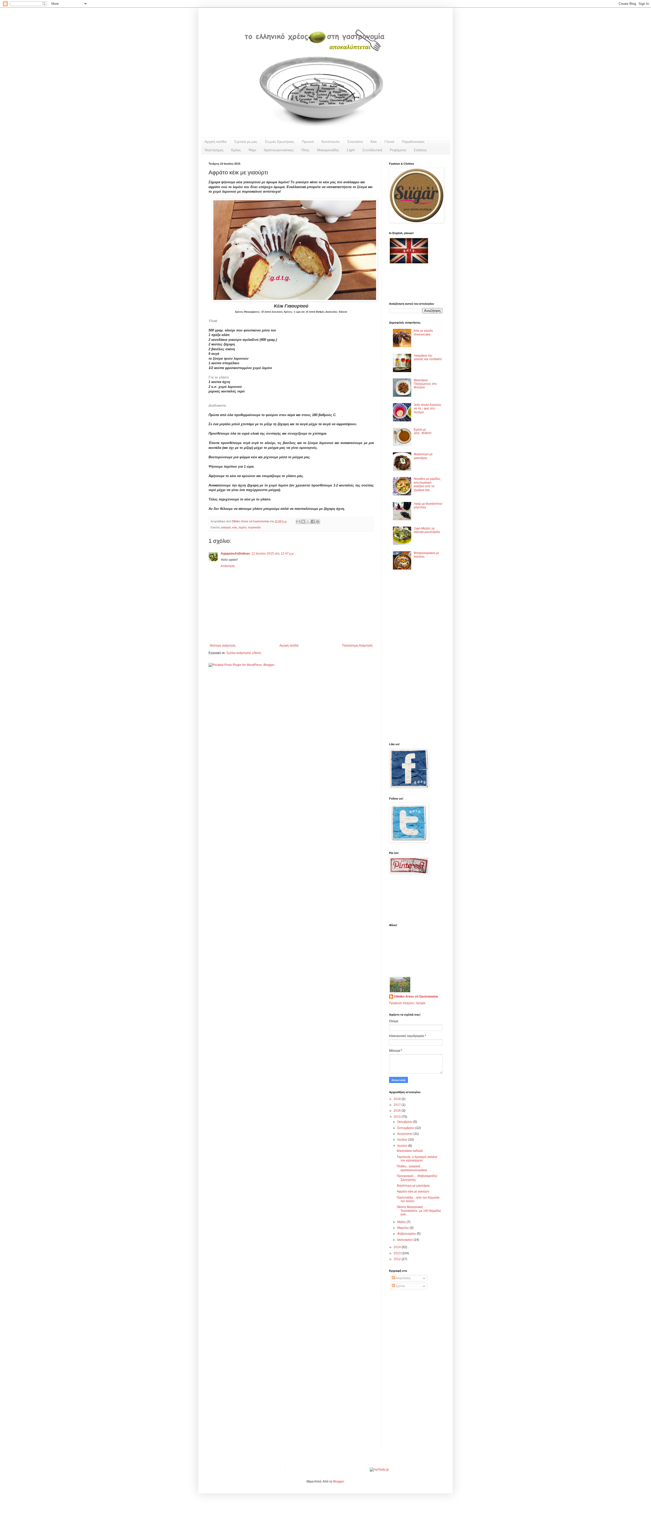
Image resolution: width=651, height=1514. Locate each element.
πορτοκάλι (254, 527)
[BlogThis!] (303, 521)
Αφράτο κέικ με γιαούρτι (413, 1191)
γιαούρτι (226, 527)
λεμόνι (242, 527)
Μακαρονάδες (328, 150)
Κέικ (374, 142)
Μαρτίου (403, 1228)
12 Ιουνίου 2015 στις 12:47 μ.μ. (272, 553)
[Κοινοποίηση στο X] (307, 521)
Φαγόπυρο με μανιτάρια (423, 456)
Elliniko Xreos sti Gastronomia (416, 996)
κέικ (234, 527)
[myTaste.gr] (379, 1469)
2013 (398, 1253)
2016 (398, 1110)
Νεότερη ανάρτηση (222, 645)
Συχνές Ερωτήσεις (279, 142)
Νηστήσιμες (214, 150)
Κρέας (236, 150)
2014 (398, 1247)
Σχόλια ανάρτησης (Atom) (243, 653)
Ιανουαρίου (405, 1240)
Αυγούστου (405, 1134)
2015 (398, 1117)
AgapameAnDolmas (235, 553)
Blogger (338, 1481)
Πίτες (305, 150)
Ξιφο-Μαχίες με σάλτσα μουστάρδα (427, 530)
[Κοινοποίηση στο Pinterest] (317, 521)
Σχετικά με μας (245, 142)
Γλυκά (389, 142)
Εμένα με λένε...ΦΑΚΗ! (422, 431)
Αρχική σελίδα (215, 142)
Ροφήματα (398, 150)
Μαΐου (402, 1222)
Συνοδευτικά (372, 150)
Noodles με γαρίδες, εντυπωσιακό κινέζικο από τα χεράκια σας (427, 484)
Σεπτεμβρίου (406, 1128)
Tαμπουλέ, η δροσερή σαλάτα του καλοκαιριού (417, 1158)
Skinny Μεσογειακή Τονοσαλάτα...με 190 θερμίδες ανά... (419, 1210)
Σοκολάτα (355, 142)
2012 (398, 1259)
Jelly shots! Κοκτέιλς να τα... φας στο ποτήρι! (427, 408)
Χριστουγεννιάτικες (279, 150)
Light (351, 150)
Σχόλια (400, 1286)
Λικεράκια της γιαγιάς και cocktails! (428, 357)
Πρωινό (308, 142)
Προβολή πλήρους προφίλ (407, 1003)
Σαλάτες (420, 150)
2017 (398, 1105)
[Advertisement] (404, 658)
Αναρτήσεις (403, 1278)
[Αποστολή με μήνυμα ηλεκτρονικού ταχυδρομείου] (298, 521)
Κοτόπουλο (330, 142)
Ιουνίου (402, 1146)
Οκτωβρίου (405, 1122)
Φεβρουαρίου (407, 1233)
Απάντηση (228, 566)
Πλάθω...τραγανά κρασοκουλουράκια (412, 1168)
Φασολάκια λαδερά (410, 1151)
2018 (398, 1099)
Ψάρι (252, 150)
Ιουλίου (402, 1139)
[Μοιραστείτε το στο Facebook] (312, 521)
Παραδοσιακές (413, 142)
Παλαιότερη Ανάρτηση (357, 645)
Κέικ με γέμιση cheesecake (423, 332)
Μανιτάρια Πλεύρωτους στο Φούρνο (425, 383)
